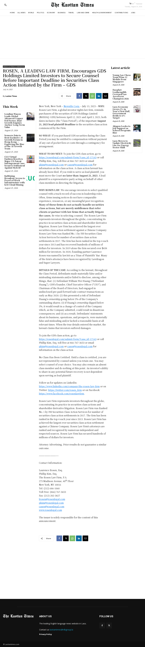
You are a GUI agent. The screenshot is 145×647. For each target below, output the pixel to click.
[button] (5, 4)
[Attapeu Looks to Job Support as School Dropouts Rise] (137, 128)
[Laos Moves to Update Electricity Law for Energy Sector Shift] (137, 143)
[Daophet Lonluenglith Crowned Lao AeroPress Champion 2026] (137, 91)
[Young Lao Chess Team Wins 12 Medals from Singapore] (137, 77)
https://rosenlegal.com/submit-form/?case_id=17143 (67, 157)
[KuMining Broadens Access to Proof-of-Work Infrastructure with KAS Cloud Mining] (30, 178)
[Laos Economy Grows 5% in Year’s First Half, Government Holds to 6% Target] (137, 108)
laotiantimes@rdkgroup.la (61, 629)
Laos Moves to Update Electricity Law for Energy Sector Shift (122, 144)
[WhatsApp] (92, 96)
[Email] (105, 96)
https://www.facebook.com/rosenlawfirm (61, 393)
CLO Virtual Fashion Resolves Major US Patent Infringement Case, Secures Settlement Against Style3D (14, 162)
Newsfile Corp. (72, 106)
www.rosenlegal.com (50, 510)
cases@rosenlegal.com (80, 164)
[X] (86, 96)
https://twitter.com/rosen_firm (65, 390)
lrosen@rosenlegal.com (52, 499)
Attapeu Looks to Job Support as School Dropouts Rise (122, 129)
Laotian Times (11, 96)
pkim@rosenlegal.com (51, 164)
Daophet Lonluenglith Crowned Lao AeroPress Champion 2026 (121, 94)
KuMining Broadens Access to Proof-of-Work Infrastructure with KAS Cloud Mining (14, 180)
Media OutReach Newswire (13, 67)
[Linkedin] (99, 96)
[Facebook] (79, 96)
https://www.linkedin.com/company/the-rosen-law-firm (69, 386)
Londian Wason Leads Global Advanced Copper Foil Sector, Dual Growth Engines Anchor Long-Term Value (14, 120)
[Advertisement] (72, 37)
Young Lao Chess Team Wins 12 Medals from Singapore (122, 78)
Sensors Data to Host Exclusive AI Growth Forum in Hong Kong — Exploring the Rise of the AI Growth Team (14, 142)
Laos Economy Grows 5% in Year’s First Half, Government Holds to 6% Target (121, 112)
